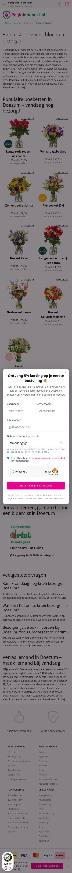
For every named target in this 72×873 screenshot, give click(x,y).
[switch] (8, 868)
